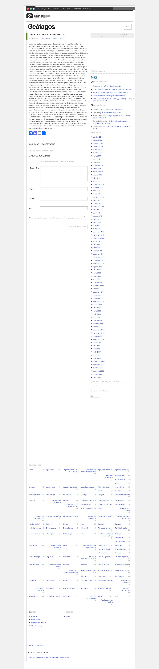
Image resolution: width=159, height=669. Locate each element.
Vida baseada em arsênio (107, 601)
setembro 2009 (98, 263)
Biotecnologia (50, 494)
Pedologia (32, 580)
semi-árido (84, 588)
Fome (82, 534)
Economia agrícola (104, 516)
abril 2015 (96, 181)
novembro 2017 (98, 149)
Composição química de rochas (111, 109)
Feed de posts (36, 619)
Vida (68, 9)
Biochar (117, 491)
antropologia (50, 487)
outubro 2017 (98, 153)
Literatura (66, 557)
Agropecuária (120, 479)
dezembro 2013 (98, 197)
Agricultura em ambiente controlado (88, 471)
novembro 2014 (98, 184)
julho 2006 (97, 377)
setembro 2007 (98, 339)
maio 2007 (97, 352)
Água (117, 483)
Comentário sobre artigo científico (72, 505)
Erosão (65, 524)
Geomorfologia (120, 541)
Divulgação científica (53, 516)
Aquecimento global (70, 487)
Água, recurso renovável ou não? (110, 113)
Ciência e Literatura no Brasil (46, 34)
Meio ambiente (34, 565)
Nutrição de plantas (122, 570)
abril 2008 (96, 317)
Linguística (50, 557)
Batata (100, 491)
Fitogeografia (50, 534)
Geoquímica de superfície (56, 546)
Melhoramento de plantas (55, 566)
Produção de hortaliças (125, 581)
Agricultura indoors (104, 470)
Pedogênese (119, 576)
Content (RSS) (40, 645)
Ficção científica (34, 534)
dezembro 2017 (98, 146)
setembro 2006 (98, 371)
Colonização (119, 500)
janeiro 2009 (97, 289)
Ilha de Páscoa (120, 549)
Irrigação (118, 553)
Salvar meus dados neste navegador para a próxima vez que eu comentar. (56, 218)
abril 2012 (96, 213)
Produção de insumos (39, 589)
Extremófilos (85, 528)
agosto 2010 (97, 241)
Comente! (55, 38)
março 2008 (97, 320)
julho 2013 (96, 200)
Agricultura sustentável (109, 476)
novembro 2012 (98, 203)
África (31, 470)
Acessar (34, 616)
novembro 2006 (98, 365)
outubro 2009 (98, 260)
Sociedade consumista (126, 589)
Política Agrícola (86, 580)
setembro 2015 (98, 172)
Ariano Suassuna (104, 487)
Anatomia (32, 487)
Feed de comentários (38, 623)
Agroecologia (119, 475)
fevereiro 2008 (98, 323)
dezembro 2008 (99, 292)
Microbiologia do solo (122, 565)
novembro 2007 (98, 333)
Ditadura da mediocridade (39, 517)
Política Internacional (105, 580)
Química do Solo (69, 588)
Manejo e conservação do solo (88, 558)
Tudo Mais (86, 9)
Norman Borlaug (103, 570)
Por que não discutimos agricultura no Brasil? (109, 95)
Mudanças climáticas (88, 570)
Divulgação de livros (70, 516)
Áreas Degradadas (87, 487)
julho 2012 (96, 210)
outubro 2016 (98, 165)
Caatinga (84, 494)
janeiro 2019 (97, 140)
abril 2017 (96, 159)
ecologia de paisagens (92, 517)
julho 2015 (96, 178)
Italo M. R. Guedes (45, 38)
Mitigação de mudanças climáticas (71, 571)
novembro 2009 (98, 257)
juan (94, 113)
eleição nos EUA (34, 524)
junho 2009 (97, 273)
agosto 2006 (97, 374)
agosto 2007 (97, 342)
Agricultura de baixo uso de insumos (71, 471)
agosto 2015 (97, 175)
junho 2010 (97, 248)
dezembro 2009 (99, 254)
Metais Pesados (103, 565)
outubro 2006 (98, 368)
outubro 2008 (98, 298)
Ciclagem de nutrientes (56, 502)
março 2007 (97, 358)
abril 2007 (96, 355)
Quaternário (50, 588)
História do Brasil (104, 549)
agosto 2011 (97, 216)
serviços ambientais (105, 588)
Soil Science (67, 596)
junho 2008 (97, 311)
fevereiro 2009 (98, 285)
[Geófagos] (49, 30)
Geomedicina (119, 537)
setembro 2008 (98, 301)
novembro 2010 (98, 235)
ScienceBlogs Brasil (43, 9)
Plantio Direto (50, 580)
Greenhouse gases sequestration (89, 546)
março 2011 (97, 229)
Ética (82, 524)
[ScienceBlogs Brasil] (38, 17)
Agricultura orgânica (122, 470)
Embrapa (49, 524)
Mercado (66, 565)
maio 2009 (97, 276)
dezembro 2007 (98, 330)
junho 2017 (97, 156)
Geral (61, 38)
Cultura (100, 508)
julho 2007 (96, 346)
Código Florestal (103, 500)
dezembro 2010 (98, 232)
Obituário (84, 576)
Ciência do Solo (86, 500)
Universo (55, 9)
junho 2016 (97, 168)
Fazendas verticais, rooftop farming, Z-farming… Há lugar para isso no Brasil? (113, 100)
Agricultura (50, 470)
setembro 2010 (98, 238)
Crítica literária (120, 504)
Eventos (118, 524)
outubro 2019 (98, 137)
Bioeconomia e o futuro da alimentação (107, 86)
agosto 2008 (97, 304)
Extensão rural (68, 528)
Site (30, 208)
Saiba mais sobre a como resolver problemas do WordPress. (49, 657)
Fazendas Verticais (104, 528)
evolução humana (35, 528)
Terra (62, 9)
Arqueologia (119, 487)
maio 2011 (96, 225)
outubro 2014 (98, 187)
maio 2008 (97, 314)
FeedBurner (104, 391)
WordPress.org (36, 626)
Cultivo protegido (87, 508)
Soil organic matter (52, 596)
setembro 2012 (98, 206)
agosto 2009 (97, 267)
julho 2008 (97, 308)
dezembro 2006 (99, 361)
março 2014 (97, 194)
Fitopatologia (67, 534)
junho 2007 (97, 349)
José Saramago (34, 557)
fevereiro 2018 (98, 143)
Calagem (101, 494)
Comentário (34, 168)
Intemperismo (103, 553)
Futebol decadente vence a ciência (106, 535)
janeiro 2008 (97, 327)
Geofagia (118, 534)
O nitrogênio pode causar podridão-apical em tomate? (112, 89)
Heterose (118, 545)
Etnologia (101, 524)
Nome (31, 189)
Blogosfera (67, 494)
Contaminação (86, 504)
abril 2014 (96, 191)
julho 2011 (96, 219)
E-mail (32, 199)
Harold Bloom (102, 545)
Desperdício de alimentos (125, 509)
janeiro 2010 (97, 251)
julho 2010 (96, 244)
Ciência (65, 500)
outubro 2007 (98, 336)
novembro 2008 (98, 295)
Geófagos (32, 645)
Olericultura (102, 576)
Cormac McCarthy (104, 504)
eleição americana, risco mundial (123, 517)
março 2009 (97, 282)
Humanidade (76, 9)
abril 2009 (96, 279)
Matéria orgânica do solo (123, 558)
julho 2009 (97, 270)
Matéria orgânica (104, 557)
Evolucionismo (51, 528)
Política (65, 580)
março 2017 (97, 162)
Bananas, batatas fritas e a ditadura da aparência (110, 92)
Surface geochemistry (91, 597)
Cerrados (32, 500)
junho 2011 (97, 222)
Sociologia (32, 596)
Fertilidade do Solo (121, 528)
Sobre (68, 616)
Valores (100, 596)
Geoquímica (33, 545)
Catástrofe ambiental (122, 494)
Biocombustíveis (34, 494)
